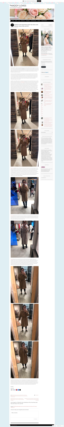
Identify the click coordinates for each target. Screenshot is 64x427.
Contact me (23, 20)
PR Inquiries (28, 20)
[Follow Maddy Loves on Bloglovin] (45, 72)
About (16, 20)
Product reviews (44, 20)
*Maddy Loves (18, 5)
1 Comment (36, 395)
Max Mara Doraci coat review (15, 395)
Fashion (39, 20)
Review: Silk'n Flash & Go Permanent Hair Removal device (47, 89)
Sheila (17, 27)
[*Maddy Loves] (32, 19)
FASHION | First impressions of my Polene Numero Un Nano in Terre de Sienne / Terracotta (48, 125)
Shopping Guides (33, 20)
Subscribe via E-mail (47, 59)
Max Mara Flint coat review (23, 395)
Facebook (47, 76)
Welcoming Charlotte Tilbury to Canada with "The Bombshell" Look (48, 98)
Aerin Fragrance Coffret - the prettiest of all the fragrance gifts (48, 101)
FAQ (19, 20)
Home (13, 20)
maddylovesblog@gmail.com (45, 54)
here (50, 49)
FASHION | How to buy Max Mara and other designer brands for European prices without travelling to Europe (32, 399)
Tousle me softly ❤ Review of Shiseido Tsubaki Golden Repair (48, 104)
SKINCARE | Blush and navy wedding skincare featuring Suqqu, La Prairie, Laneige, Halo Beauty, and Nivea (17, 399)
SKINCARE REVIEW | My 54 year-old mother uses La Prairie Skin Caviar (47, 92)
